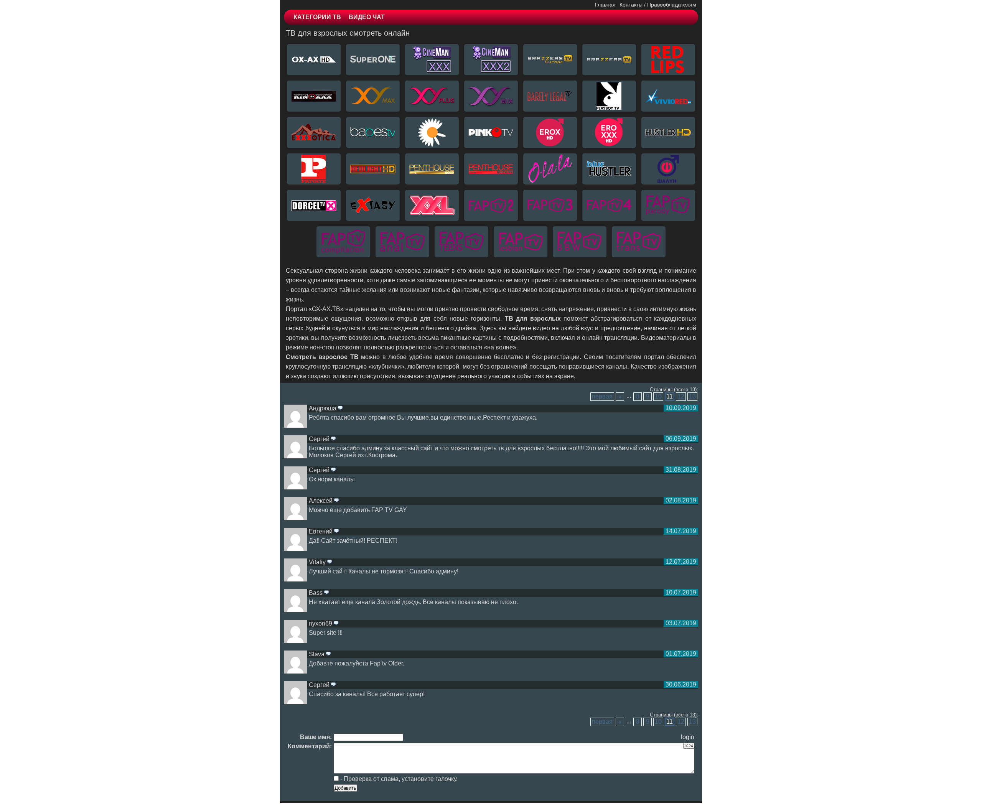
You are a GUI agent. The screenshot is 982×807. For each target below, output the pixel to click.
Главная (605, 5)
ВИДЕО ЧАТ (367, 17)
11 (669, 396)
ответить (340, 408)
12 (680, 396)
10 (658, 396)
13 (692, 396)
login (687, 737)
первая (602, 396)
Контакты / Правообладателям (658, 5)
